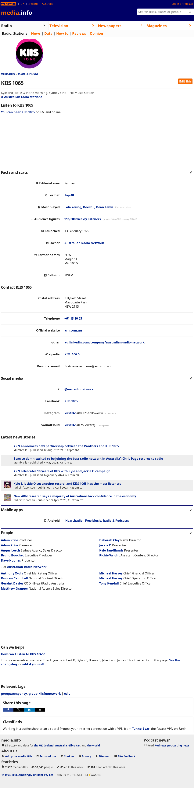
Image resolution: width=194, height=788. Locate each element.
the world (93, 745)
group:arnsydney (14, 693)
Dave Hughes (11, 560)
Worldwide (8, 3)
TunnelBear (140, 729)
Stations (20, 33)
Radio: (7, 33)
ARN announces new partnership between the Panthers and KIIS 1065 (66, 446)
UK (22, 3)
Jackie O (105, 545)
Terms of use (48, 756)
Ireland (33, 3)
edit (67, 693)
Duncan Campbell (14, 578)
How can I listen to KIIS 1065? (23, 654)
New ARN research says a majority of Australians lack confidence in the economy (74, 496)
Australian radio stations (23, 97)
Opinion (96, 33)
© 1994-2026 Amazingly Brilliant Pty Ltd (27, 775)
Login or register (182, 3)
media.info (8, 73)
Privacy (86, 756)
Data (48, 33)
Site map (104, 756)
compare (110, 413)
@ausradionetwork (78, 389)
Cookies (69, 756)
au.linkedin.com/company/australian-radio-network (104, 342)
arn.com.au (73, 330)
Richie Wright (109, 555)
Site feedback (126, 756)
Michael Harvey (111, 573)
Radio (21, 73)
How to (62, 33)
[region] (97, 143)
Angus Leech (10, 550)
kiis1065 (70, 413)
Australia (47, 3)
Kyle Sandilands (111, 550)
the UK (38, 745)
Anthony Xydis (12, 573)
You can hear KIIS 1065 (18, 112)
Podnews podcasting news (172, 745)
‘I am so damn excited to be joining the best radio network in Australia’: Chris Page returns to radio (88, 458)
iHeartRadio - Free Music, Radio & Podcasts (96, 521)
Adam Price (9, 540)
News (36, 33)
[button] (8, 710)
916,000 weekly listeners (82, 219)
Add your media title (18, 756)
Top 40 (69, 195)
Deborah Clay (109, 540)
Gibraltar (74, 745)
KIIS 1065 (71, 401)
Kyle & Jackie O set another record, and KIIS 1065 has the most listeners (67, 484)
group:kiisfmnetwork (44, 693)
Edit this (185, 81)
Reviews (79, 33)
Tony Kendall (109, 583)
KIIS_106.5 (72, 354)
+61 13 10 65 (73, 318)
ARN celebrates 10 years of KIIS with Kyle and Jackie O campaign (61, 471)
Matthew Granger (14, 588)
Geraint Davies (12, 583)
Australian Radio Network (84, 243)
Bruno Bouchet (12, 555)
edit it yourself (33, 664)
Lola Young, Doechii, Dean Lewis (88, 207)
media (16, 12)
